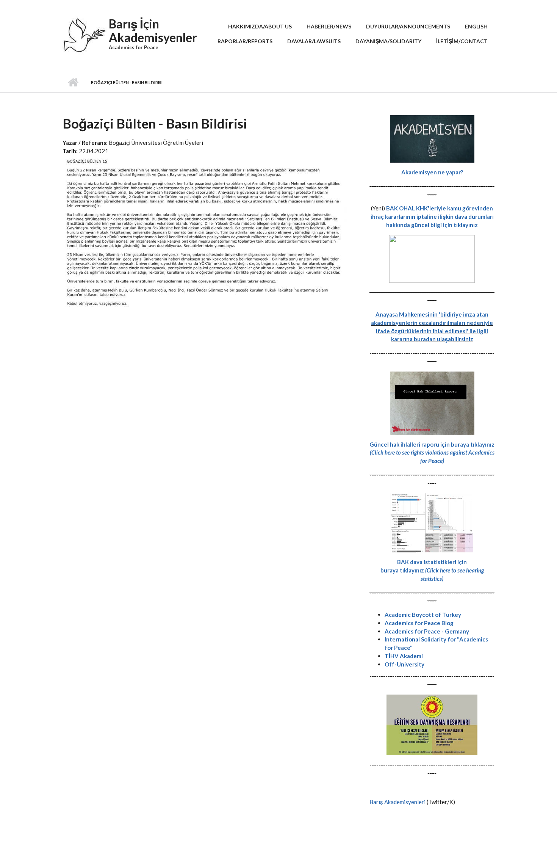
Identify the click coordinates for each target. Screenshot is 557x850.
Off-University (404, 664)
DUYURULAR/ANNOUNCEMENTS (408, 26)
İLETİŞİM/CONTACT (462, 41)
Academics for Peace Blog (419, 622)
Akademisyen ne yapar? (432, 172)
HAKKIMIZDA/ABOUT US (260, 26)
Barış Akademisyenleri (397, 801)
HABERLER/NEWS (329, 26)
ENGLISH (476, 26)
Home (73, 82)
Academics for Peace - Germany (427, 631)
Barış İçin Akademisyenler (153, 30)
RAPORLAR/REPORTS (244, 41)
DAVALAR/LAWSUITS (314, 41)
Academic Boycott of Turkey (423, 614)
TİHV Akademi (404, 655)
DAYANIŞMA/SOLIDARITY (388, 41)
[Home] (85, 38)
